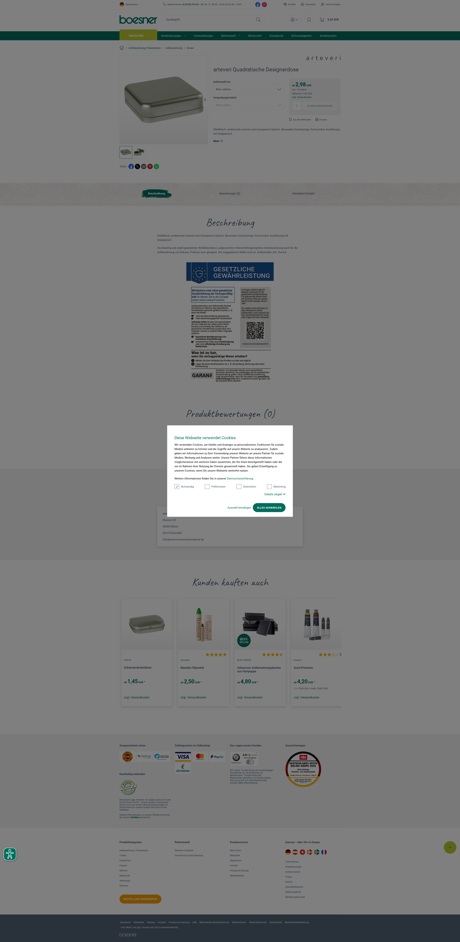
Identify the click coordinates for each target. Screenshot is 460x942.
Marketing (279, 486)
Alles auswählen (269, 507)
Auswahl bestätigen (239, 507)
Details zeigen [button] (273, 494)
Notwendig (187, 486)
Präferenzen (218, 486)
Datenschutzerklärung (240, 478)
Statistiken (249, 486)
